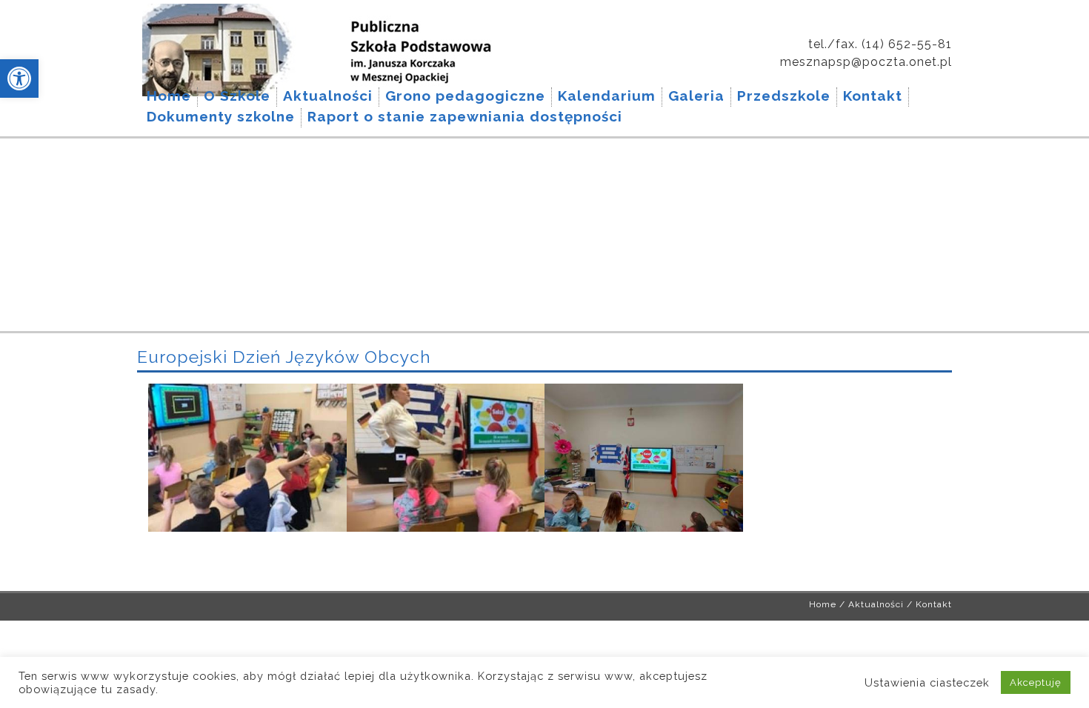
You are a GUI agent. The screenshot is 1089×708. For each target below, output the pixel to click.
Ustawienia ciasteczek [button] (927, 682)
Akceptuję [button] (1036, 682)
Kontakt (934, 604)
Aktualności (876, 604)
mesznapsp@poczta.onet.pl (866, 62)
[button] (19, 78)
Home (822, 604)
